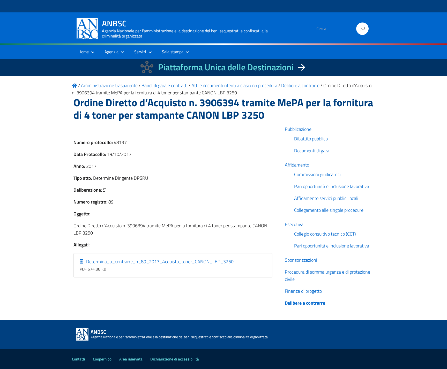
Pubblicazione (298, 129)
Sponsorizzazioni (301, 260)
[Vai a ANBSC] (74, 85)
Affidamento (297, 164)
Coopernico (102, 359)
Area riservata (131, 359)
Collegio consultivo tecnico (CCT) (325, 233)
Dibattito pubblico (311, 138)
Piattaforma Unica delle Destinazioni (226, 67)
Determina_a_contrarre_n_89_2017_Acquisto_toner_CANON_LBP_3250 (159, 261)
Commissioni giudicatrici (317, 174)
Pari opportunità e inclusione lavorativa (331, 186)
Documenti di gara (311, 150)
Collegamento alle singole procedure (328, 210)
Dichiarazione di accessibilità (174, 359)
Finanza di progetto (303, 291)
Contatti (78, 359)
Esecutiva (294, 224)
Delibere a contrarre (305, 302)
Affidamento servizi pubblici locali (326, 198)
